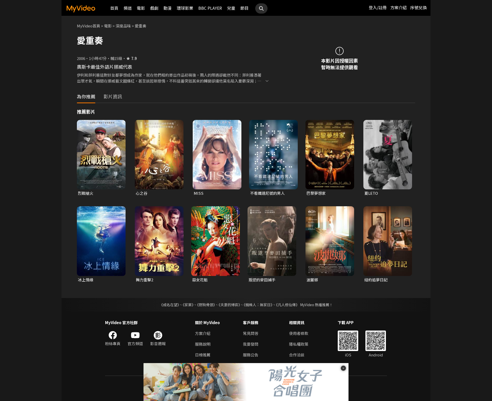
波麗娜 (312, 279)
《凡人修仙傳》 (287, 304)
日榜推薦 (202, 354)
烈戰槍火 (85, 193)
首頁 (114, 8)
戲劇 (154, 8)
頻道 (128, 8)
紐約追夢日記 (375, 279)
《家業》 (188, 304)
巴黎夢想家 (316, 193)
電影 (141, 8)
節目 (244, 8)
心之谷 (141, 193)
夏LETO (371, 193)
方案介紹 (398, 7)
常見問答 (250, 333)
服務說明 (202, 344)
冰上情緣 (85, 279)
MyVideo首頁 (88, 25)
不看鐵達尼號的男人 (267, 193)
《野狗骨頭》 (206, 304)
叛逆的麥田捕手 (262, 279)
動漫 (167, 8)
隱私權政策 (298, 344)
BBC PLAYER (210, 8)
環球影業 (185, 8)
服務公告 (250, 354)
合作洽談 (296, 354)
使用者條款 (298, 333)
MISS (198, 193)
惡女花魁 (200, 279)
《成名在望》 (169, 304)
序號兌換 (418, 7)
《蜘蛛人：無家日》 (258, 304)
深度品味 (123, 25)
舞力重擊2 (144, 279)
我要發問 (250, 344)
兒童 (231, 8)
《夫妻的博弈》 (229, 304)
